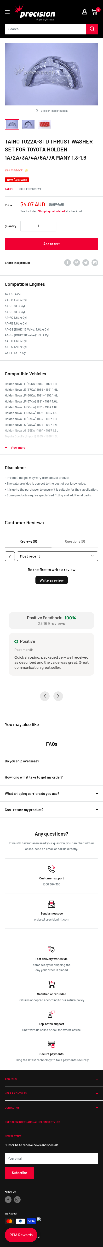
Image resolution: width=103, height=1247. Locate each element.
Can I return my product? (24, 809)
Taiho (8, 189)
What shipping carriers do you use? (32, 793)
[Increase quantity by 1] (51, 226)
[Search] (92, 29)
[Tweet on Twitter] (85, 262)
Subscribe (19, 1173)
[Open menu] (7, 12)
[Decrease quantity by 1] (26, 226)
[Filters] (10, 556)
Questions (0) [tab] (75, 541)
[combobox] (45, 29)
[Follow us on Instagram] (17, 1199)
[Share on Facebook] (67, 262)
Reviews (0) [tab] (28, 541)
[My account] (84, 11)
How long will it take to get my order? (34, 777)
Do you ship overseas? (22, 761)
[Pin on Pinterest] (76, 262)
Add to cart (51, 244)
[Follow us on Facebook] (8, 1199)
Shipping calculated (51, 211)
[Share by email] (95, 262)
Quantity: (11, 226)
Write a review (52, 580)
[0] (94, 12)
